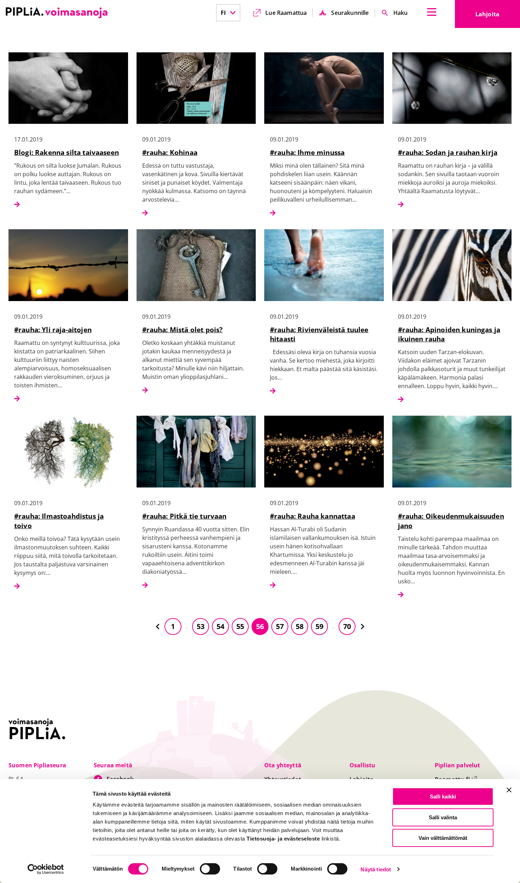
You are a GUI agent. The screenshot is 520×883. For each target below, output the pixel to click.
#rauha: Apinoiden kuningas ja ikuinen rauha (449, 334)
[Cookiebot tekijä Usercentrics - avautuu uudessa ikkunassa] (46, 869)
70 (347, 626)
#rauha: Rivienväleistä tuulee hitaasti (319, 334)
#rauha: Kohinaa (169, 152)
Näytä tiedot (375, 869)
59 (319, 626)
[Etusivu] (57, 12)
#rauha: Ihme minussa (307, 152)
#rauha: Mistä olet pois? (182, 329)
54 (220, 626)
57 (280, 626)
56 (260, 626)
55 (240, 626)
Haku (400, 13)
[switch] (210, 869)
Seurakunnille (350, 13)
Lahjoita (497, 16)
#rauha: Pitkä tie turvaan (184, 516)
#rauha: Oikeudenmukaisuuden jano (451, 520)
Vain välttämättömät (442, 838)
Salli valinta (443, 817)
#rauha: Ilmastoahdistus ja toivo (59, 520)
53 (200, 626)
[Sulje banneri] (509, 789)
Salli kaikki (443, 796)
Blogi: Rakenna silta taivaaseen (66, 152)
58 (300, 626)
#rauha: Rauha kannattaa (312, 516)
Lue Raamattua (286, 13)
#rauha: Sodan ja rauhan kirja (448, 152)
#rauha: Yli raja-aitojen (53, 329)
